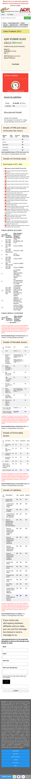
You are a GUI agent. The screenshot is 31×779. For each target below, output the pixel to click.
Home (3, 14)
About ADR (15, 753)
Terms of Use (15, 762)
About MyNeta (15, 751)
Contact (15, 759)
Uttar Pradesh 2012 (13, 23)
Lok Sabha (10, 14)
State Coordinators (15, 756)
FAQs (15, 765)
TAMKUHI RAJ (14, 25)
